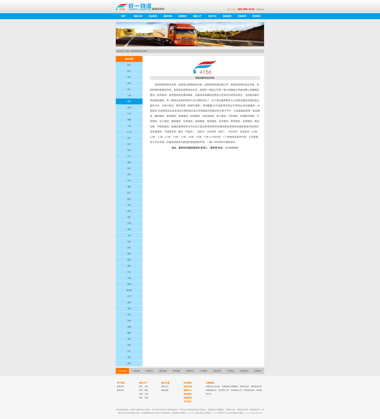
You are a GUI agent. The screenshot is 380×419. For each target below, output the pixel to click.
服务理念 (120, 390)
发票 (141, 394)
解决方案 (165, 383)
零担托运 (149, 371)
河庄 (129, 181)
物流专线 (168, 16)
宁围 (129, 223)
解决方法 (164, 386)
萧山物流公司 (236, 390)
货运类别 (153, 16)
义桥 (129, 235)
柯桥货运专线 (256, 386)
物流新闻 (227, 16)
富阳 (127, 51)
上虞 (129, 126)
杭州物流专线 (249, 390)
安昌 (129, 357)
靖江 (129, 193)
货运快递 (244, 371)
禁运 (141, 386)
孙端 (129, 315)
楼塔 (129, 266)
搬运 (146, 390)
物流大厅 (197, 16)
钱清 (129, 363)
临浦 (129, 254)
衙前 (129, 211)
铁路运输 (163, 371)
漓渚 (129, 308)
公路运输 (136, 371)
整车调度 (176, 371)
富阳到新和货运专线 (139, 51)
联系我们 (257, 16)
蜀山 (129, 150)
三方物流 (203, 371)
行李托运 (230, 371)
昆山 (129, 89)
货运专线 (188, 386)
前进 (129, 144)
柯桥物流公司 (211, 390)
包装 (146, 398)
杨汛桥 (129, 290)
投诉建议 (188, 383)
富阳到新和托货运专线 (242, 84)
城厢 (129, 162)
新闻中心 (188, 390)
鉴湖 (129, 302)
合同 (146, 394)
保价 (141, 398)
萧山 (129, 71)
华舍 (129, 339)
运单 (146, 386)
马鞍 (129, 345)
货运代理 (217, 371)
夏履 (129, 333)
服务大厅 (143, 383)
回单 (141, 390)
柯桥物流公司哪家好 (230, 386)
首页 (123, 16)
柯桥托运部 (244, 386)
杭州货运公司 (223, 390)
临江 (129, 138)
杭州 (129, 65)
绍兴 (129, 77)
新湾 (129, 168)
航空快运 (190, 371)
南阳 (129, 187)
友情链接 (210, 383)
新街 (129, 217)
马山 (129, 351)
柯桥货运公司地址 (213, 386)
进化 (129, 248)
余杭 (129, 107)
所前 (129, 241)
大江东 (129, 132)
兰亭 (129, 296)
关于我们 (121, 383)
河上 (129, 272)
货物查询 (242, 16)
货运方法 (212, 16)
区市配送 (257, 371)
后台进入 (188, 401)
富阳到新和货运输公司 (216, 84)
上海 (129, 95)
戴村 (129, 260)
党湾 (129, 174)
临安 (129, 83)
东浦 (129, 321)
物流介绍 (138, 16)
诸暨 (129, 120)
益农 (129, 199)
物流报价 (182, 16)
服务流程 (164, 390)
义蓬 (129, 278)
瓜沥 (129, 205)
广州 (129, 114)
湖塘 (129, 327)
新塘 (129, 284)
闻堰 (129, 229)
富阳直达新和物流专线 (190, 84)
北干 (129, 156)
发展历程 (120, 386)
